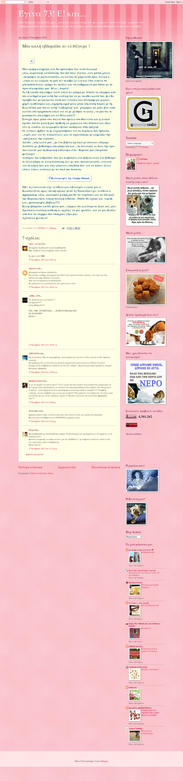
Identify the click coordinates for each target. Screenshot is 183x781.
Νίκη (31, 430)
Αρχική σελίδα (67, 467)
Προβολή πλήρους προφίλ (148, 163)
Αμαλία (32, 268)
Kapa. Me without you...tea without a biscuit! (144, 624)
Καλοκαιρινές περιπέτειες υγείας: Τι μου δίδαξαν (144, 573)
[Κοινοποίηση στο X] (73, 228)
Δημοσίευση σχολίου (35, 454)
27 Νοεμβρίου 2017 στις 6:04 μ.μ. (42, 402)
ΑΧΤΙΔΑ (144, 159)
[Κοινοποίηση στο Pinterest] (78, 228)
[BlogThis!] (70, 228)
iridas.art (133, 687)
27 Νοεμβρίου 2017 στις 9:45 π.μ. (42, 259)
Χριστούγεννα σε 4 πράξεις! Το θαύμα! (149, 649)
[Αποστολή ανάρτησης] (63, 228)
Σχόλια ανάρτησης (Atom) (41, 473)
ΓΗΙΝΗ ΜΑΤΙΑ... (136, 646)
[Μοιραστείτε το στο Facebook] (76, 228)
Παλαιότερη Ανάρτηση (106, 467)
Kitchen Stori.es (135, 582)
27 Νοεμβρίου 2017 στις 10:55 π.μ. (43, 344)
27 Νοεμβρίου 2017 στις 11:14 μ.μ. (43, 448)
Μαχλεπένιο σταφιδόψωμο (147, 732)
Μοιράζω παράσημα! (150, 669)
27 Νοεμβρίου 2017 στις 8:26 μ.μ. (42, 421)
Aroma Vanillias (136, 728)
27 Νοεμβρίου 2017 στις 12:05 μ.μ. (43, 372)
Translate (145, 147)
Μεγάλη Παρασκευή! (150, 605)
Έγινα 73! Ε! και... (52, 13)
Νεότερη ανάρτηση (30, 467)
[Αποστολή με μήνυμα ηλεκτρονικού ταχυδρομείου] (68, 228)
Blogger (105, 761)
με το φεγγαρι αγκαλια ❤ (141, 549)
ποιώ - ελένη (35, 243)
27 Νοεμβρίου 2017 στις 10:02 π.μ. (43, 287)
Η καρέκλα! (146, 628)
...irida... (32, 295)
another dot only (147, 552)
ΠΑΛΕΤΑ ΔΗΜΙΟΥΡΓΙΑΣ (140, 708)
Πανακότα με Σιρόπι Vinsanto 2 (150, 586)
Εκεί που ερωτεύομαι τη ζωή (142, 570)
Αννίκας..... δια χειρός (139, 603)
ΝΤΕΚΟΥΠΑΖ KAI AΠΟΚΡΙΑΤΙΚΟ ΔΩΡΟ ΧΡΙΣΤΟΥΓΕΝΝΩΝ (150, 712)
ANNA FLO (34, 353)
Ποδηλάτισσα (35, 380)
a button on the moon (138, 667)
